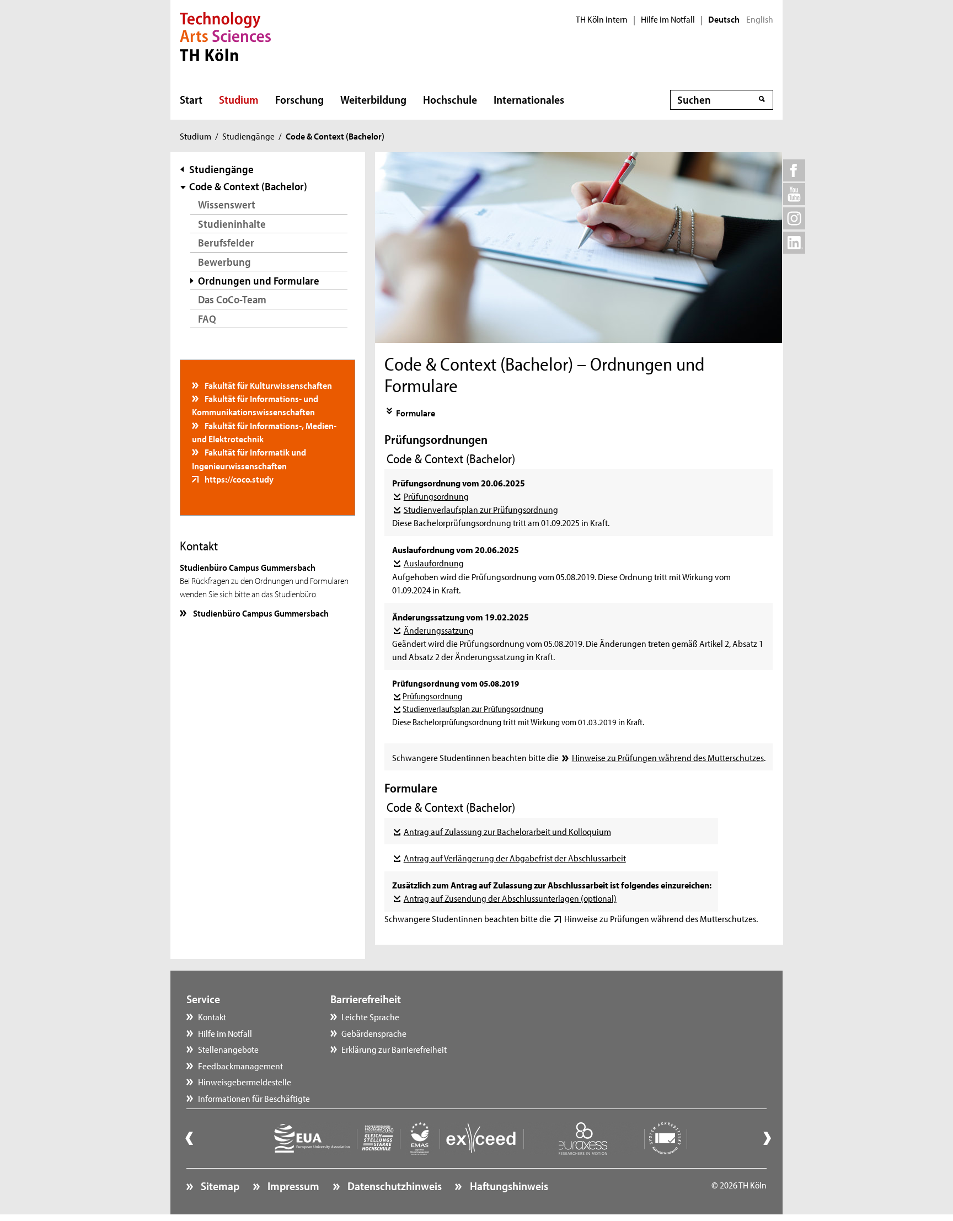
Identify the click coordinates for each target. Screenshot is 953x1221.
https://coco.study (238, 479)
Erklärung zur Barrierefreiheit (394, 1049)
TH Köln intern (602, 19)
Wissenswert (226, 204)
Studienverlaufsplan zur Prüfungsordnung (481, 509)
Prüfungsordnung (436, 496)
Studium (239, 99)
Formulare (415, 412)
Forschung (299, 99)
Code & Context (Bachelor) (248, 186)
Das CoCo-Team (232, 299)
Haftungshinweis (508, 1186)
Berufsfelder (226, 242)
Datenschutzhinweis (393, 1186)
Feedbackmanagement (240, 1065)
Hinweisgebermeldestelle (244, 1081)
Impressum (292, 1186)
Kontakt (212, 1016)
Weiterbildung (373, 99)
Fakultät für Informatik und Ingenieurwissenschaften (249, 458)
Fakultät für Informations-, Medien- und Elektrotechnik (264, 432)
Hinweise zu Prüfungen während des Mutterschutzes (667, 757)
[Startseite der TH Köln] (225, 35)
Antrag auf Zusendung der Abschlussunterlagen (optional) (510, 898)
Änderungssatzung (438, 630)
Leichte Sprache (370, 1016)
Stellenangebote (228, 1049)
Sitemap (219, 1186)
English (759, 19)
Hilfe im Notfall (668, 19)
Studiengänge (248, 136)
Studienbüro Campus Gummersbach (260, 613)
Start (191, 99)
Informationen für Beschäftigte (254, 1098)
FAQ (207, 318)
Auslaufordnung (433, 562)
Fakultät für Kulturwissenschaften (267, 385)
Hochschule (450, 99)
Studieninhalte (232, 224)
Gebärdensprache (373, 1033)
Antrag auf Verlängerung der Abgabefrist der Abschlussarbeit (514, 858)
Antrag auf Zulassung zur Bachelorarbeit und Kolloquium (507, 831)
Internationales (529, 99)
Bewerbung (224, 262)
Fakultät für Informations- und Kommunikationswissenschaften (255, 404)
